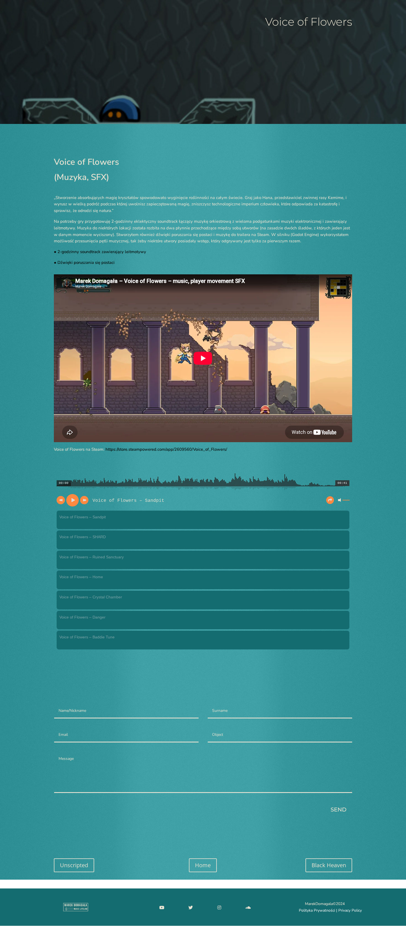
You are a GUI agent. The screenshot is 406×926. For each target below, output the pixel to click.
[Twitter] (190, 907)
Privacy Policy (350, 910)
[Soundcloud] (248, 907)
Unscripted (74, 865)
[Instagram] (219, 907)
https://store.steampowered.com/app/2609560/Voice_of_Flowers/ (166, 449)
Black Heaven (329, 865)
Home (203, 865)
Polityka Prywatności (317, 910)
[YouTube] (162, 907)
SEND (339, 809)
